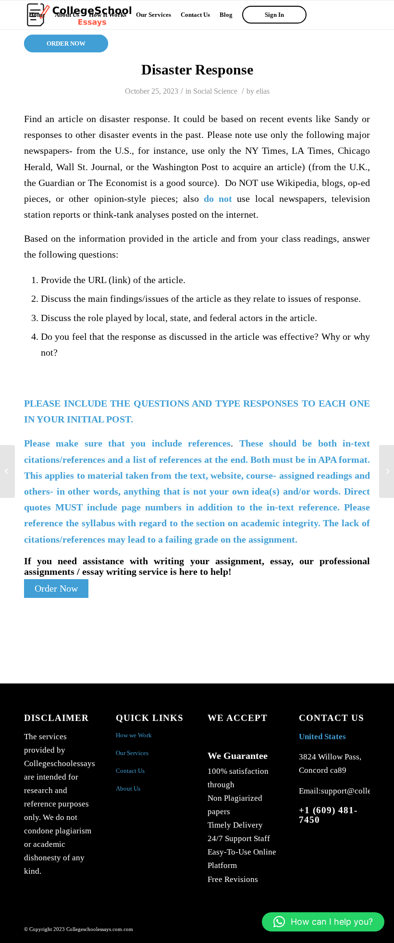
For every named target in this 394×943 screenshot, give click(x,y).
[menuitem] (37, 14)
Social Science (215, 91)
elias (263, 91)
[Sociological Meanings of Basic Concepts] (7, 471)
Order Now (56, 588)
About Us (128, 788)
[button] (323, 921)
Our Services (132, 753)
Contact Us (130, 770)
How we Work (134, 735)
